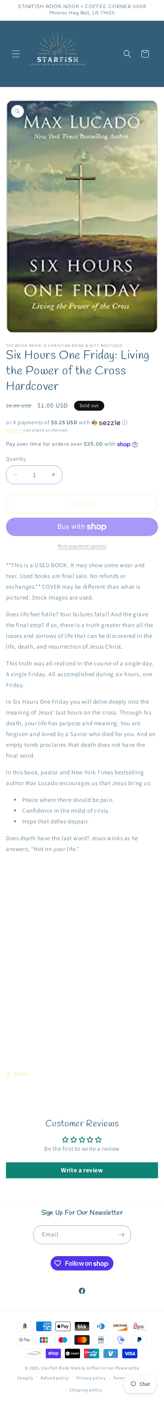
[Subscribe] (122, 1234)
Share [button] (21, 1073)
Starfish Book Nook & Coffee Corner (77, 1368)
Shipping (14, 430)
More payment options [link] (82, 546)
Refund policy (55, 1378)
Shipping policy (85, 1390)
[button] (16, 54)
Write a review (82, 1170)
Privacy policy (91, 1378)
